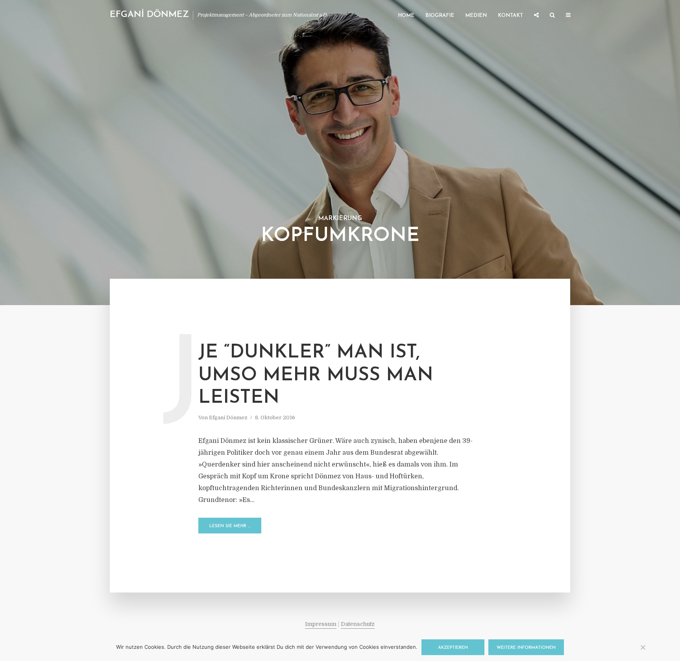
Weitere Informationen (526, 648)
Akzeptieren (453, 648)
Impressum (320, 624)
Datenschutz (358, 624)
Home (406, 15)
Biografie (439, 15)
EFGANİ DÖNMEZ (149, 14)
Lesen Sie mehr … (229, 526)
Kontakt (510, 15)
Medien (476, 15)
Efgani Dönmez (228, 417)
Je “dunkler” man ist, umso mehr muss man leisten (315, 375)
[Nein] (642, 647)
